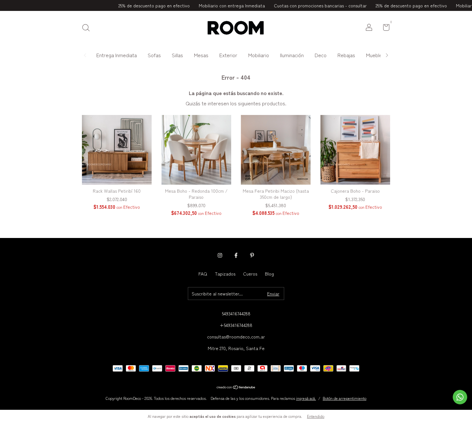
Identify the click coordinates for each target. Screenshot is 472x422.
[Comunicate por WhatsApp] (460, 397)
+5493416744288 (236, 325)
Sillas (177, 55)
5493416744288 (236, 313)
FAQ (202, 273)
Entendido (315, 416)
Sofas (154, 55)
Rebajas (346, 55)
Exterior (228, 55)
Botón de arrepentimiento (344, 398)
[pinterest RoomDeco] (252, 255)
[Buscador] (88, 28)
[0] (384, 28)
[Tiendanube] (236, 387)
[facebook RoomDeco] (236, 255)
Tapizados (225, 273)
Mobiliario (258, 55)
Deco (321, 55)
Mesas (201, 55)
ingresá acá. (306, 398)
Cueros (250, 273)
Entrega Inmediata (116, 55)
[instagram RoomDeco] (220, 255)
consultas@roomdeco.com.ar (236, 336)
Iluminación (292, 55)
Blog (269, 273)
